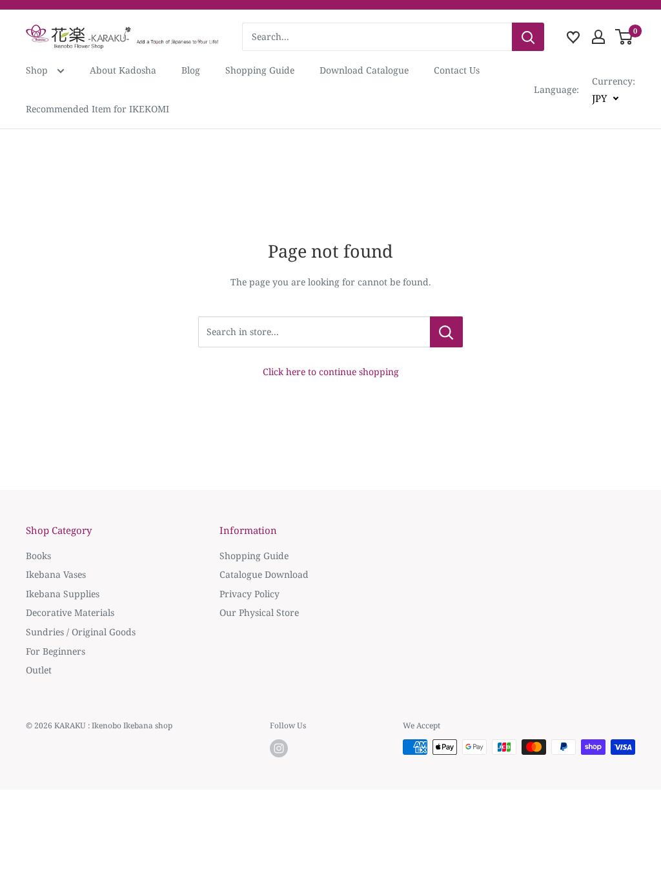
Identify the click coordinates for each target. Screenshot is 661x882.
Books (38, 555)
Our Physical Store (259, 612)
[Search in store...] (446, 331)
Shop (38, 70)
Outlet (39, 670)
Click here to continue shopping (331, 371)
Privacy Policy (249, 594)
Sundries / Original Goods (81, 632)
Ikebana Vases (56, 574)
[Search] (528, 37)
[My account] (598, 37)
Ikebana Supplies (62, 594)
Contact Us (457, 70)
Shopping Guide (259, 70)
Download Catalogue (364, 70)
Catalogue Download (264, 574)
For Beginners (55, 651)
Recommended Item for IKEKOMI (97, 109)
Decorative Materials (70, 612)
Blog (190, 70)
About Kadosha (123, 70)
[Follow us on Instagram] (279, 748)
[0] (624, 37)
